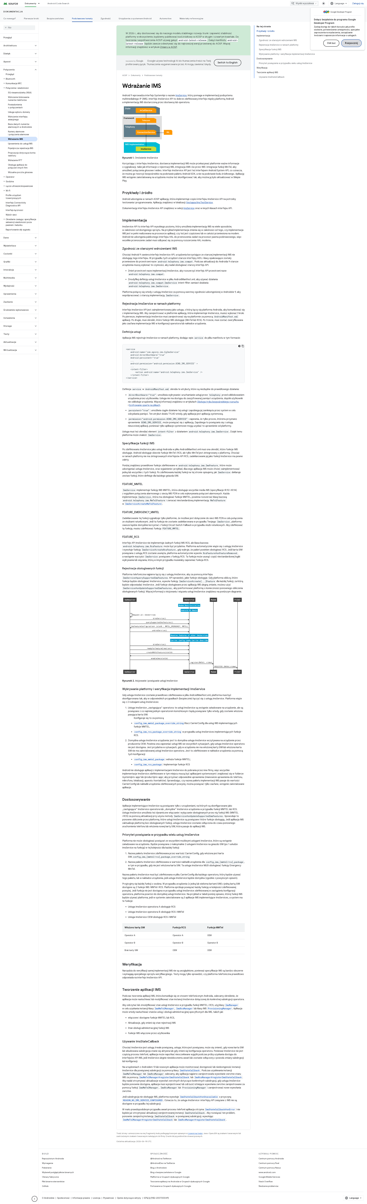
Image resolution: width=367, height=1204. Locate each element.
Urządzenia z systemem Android (135, 18)
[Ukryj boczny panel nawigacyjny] (34, 1199)
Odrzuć (331, 43)
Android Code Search (58, 3)
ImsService (181, 95)
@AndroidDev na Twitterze (162, 1163)
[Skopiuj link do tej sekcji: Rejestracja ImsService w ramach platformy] (183, 304)
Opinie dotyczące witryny (129, 1198)
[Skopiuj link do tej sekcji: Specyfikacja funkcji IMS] (157, 443)
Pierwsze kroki (31, 18)
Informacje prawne (81, 1198)
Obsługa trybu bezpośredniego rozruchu (218, 401)
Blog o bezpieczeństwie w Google (165, 1172)
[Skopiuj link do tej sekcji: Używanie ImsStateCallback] (162, 1041)
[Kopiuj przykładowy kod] (243, 346)
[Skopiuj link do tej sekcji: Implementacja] (150, 220)
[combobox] (304, 3)
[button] (17, 45)
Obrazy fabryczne (50, 1177)
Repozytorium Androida (53, 1158)
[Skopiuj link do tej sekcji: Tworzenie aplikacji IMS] (164, 990)
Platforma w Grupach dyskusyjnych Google (170, 1177)
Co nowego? (9, 18)
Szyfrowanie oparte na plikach (144, 405)
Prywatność (108, 1198)
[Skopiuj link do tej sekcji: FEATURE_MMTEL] (145, 484)
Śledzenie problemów (268, 1186)
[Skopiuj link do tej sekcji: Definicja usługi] (144, 332)
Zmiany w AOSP (168, 47)
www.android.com (267, 1172)
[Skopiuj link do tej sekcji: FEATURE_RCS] (142, 537)
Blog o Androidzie (158, 1167)
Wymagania (47, 1163)
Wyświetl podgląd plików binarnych (58, 1172)
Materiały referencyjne (191, 18)
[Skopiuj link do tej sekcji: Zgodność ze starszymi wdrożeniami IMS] (180, 249)
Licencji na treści (195, 1133)
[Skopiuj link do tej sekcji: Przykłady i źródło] (155, 193)
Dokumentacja (13, 11)
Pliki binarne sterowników (53, 1181)
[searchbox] (19, 27)
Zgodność (106, 18)
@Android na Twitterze (160, 1158)
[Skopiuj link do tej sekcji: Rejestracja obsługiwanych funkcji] (167, 568)
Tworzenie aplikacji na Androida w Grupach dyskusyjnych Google (180, 1181)
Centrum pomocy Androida (271, 1158)
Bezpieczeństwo (55, 18)
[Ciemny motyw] (239, 346)
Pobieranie (46, 1167)
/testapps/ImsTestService (199, 202)
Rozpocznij (351, 43)
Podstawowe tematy (82, 18)
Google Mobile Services (269, 1177)
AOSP (124, 75)
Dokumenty (30, 3)
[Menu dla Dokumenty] (40, 3)
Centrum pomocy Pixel (269, 1163)
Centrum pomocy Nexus (270, 1167)
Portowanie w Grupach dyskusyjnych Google (170, 1186)
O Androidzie (48, 1198)
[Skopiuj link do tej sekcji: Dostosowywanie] (153, 800)
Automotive (166, 18)
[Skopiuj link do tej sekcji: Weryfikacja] (144, 964)
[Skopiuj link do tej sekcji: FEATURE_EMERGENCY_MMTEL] (162, 512)
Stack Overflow (266, 1181)
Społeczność (63, 1198)
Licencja (96, 1198)
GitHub (45, 1186)
